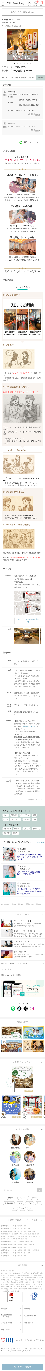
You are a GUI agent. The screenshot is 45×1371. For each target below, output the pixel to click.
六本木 (25, 1234)
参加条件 (4, 77)
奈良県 (20, 1256)
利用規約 (27, 1309)
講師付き (14, 815)
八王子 (38, 1236)
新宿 (34, 815)
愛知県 (20, 1244)
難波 (29, 1250)
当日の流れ (22, 77)
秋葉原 (3, 1236)
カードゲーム (15, 819)
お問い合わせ (28, 1323)
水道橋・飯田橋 (15, 1239)
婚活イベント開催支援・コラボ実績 (14, 963)
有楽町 (29, 1231)
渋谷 (22, 1236)
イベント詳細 (13, 77)
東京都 (20, 1231)
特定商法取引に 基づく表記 (6, 1316)
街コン (6, 815)
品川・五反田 (32, 1234)
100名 (20, 1203)
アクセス (31, 77)
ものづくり (36, 829)
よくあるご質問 (6, 1323)
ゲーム (6, 819)
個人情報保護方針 (30, 1316)
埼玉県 (20, 1228)
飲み (34, 819)
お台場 (33, 1236)
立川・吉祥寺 (10, 1236)
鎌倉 (31, 1241)
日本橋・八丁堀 (5, 1239)
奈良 (25, 1256)
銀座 (33, 1231)
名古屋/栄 (31, 1244)
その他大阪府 (35, 1250)
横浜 (27, 1241)
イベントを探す (24, 1367)
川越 (29, 1228)
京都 (25, 1247)
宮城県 (20, 1226)
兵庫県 (20, 1253)
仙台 (25, 1226)
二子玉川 (17, 1236)
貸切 (38, 1203)
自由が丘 (27, 1236)
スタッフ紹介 (6, 969)
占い (30, 1209)
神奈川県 (21, 1241)
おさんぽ (27, 829)
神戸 (25, 1253)
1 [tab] (14, 63)
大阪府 (20, 1250)
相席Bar (15, 833)
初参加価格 (7, 829)
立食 (22, 1209)
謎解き (34, 1198)
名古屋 (26, 1244)
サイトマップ (5, 1330)
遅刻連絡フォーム (29, 726)
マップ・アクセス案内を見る (28, 619)
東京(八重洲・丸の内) (7, 1234)
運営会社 (4, 1309)
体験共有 (7, 833)
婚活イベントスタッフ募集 (11, 975)
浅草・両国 (24, 1239)
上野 (38, 1234)
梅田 (25, 1250)
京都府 (20, 1247)
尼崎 (29, 1253)
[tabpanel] (22, 45)
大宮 (25, 1228)
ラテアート (23, 1198)
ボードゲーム (25, 815)
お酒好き (27, 819)
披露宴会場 (9, 1203)
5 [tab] (27, 63)
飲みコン (17, 829)
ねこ (14, 1209)
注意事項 (40, 77)
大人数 (29, 1203)
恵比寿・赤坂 (18, 1234)
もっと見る (40, 842)
